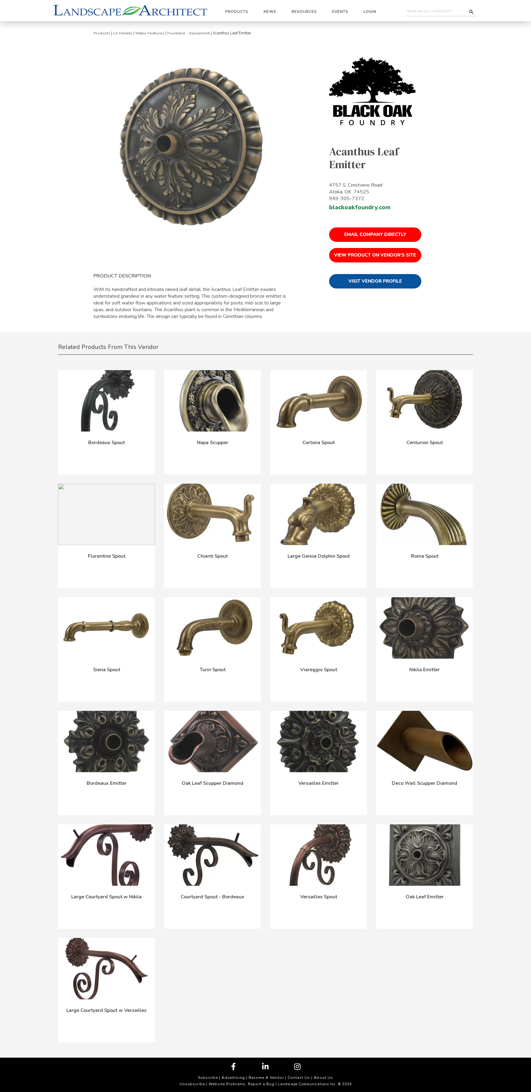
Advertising (233, 1077)
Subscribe (208, 1077)
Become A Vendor (266, 1077)
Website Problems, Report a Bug (241, 1084)
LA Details (122, 33)
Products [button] (236, 11)
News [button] (270, 11)
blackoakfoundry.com (360, 207)
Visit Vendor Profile (375, 281)
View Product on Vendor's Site (375, 255)
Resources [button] (304, 11)
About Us (323, 1077)
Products (101, 33)
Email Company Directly (375, 234)
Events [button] (340, 11)
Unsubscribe (192, 1084)
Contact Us (299, 1077)
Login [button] (370, 11)
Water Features (149, 33)
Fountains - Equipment (188, 33)
